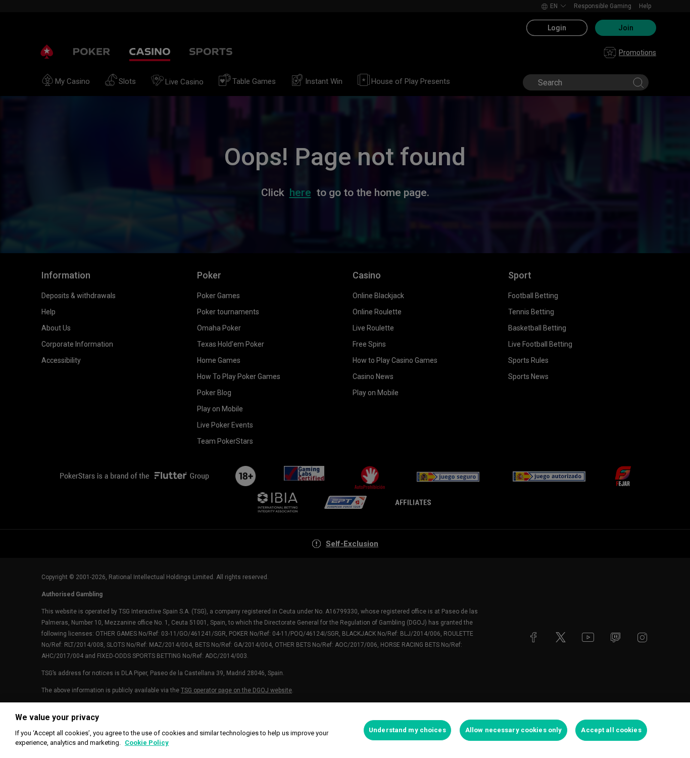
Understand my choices (407, 730)
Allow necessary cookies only (513, 730)
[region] (345, 730)
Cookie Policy (147, 742)
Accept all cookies (611, 730)
